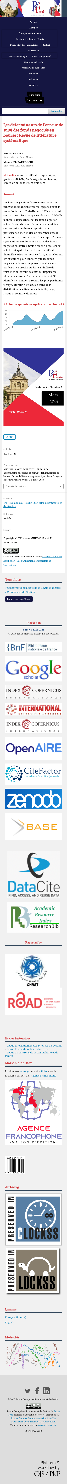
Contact (46, 45)
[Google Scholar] (33, 680)
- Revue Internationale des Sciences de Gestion (33, 1045)
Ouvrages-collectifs (33, 62)
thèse (44, 1071)
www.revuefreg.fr (46, 1425)
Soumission (33, 50)
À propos (33, 28)
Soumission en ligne (18, 56)
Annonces (33, 73)
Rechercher (57, 111)
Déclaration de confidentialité (24, 45)
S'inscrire (34, 94)
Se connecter (34, 100)
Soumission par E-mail (19, 599)
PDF (10, 437)
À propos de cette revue (30, 33)
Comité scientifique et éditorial (30, 39)
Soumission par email (41, 56)
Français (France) (15, 1317)
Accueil (33, 22)
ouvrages (25, 1071)
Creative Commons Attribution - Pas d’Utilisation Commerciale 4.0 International (32, 561)
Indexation (33, 79)
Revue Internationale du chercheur (28, 1049)
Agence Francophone (43, 1075)
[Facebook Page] (37, 1393)
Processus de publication (33, 68)
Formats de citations (16, 486)
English (9, 1322)
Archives (33, 85)
